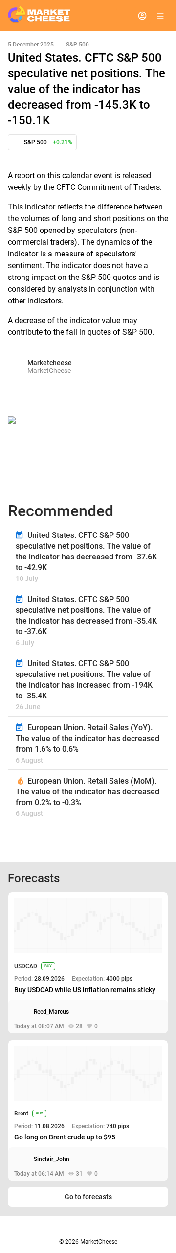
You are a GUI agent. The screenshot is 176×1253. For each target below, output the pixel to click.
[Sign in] (142, 15)
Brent (21, 1113)
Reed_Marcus (51, 1011)
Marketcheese (49, 363)
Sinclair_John (51, 1159)
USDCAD (25, 966)
